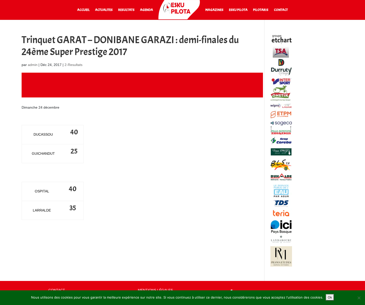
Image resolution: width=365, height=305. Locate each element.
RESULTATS (126, 10)
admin (32, 65)
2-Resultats (73, 65)
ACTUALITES (104, 10)
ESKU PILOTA (238, 10)
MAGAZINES (214, 10)
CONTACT (281, 10)
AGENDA (146, 10)
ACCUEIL (83, 10)
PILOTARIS (260, 10)
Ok (330, 297)
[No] (358, 297)
